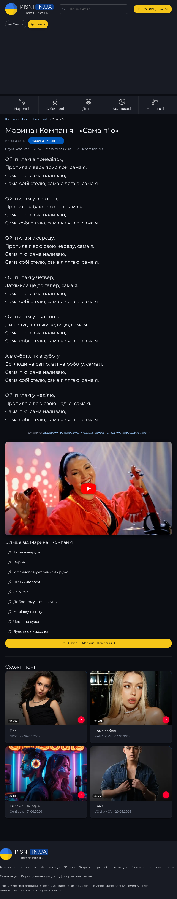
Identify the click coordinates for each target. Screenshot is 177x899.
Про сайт (101, 867)
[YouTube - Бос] (81, 719)
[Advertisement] (88, 64)
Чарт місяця (50, 867)
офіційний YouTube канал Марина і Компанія (75, 432)
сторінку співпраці (51, 890)
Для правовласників (75, 876)
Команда (120, 867)
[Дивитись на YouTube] (88, 488)
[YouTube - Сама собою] (166, 719)
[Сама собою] (131, 707)
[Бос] (46, 707)
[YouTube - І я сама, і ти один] (81, 794)
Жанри (69, 867)
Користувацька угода (38, 876)
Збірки (84, 867)
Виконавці (153, 9)
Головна (11, 119)
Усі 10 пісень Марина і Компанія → (88, 643)
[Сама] (131, 782)
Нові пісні (8, 867)
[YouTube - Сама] (166, 794)
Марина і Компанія (34, 119)
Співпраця (8, 876)
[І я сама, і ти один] (46, 782)
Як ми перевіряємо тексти (130, 432)
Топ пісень (28, 867)
